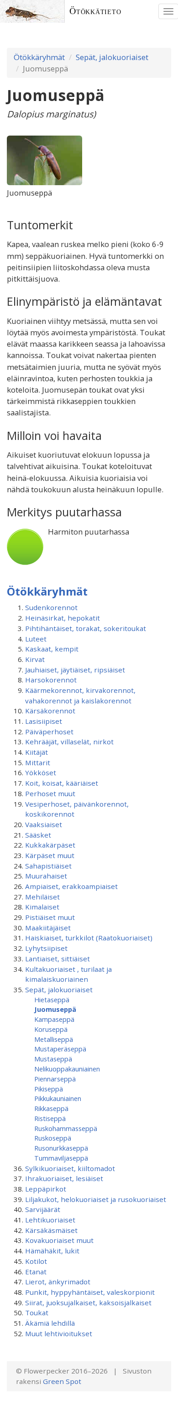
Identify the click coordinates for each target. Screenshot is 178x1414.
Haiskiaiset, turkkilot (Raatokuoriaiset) (88, 937)
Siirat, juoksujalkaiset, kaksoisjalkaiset (88, 1302)
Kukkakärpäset (50, 844)
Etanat (36, 1271)
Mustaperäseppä (60, 1048)
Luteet (36, 638)
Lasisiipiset (43, 721)
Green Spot (62, 1381)
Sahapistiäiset (48, 865)
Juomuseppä (55, 1009)
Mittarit (37, 762)
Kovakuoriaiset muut (59, 1240)
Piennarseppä (55, 1078)
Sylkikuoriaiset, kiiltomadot (70, 1168)
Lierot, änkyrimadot (57, 1281)
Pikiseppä (48, 1088)
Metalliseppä (53, 1039)
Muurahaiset (46, 875)
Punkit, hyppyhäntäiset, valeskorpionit (90, 1292)
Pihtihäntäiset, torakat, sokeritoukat (85, 628)
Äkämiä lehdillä (50, 1323)
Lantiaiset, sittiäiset (57, 958)
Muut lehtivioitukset (58, 1333)
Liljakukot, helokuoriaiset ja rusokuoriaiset (95, 1199)
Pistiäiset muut (50, 917)
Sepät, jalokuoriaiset (112, 57)
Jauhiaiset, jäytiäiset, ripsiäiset (75, 669)
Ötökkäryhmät (39, 57)
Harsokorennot (51, 679)
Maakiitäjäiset (48, 927)
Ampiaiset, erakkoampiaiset (71, 886)
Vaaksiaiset (43, 824)
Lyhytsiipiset (46, 948)
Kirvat (35, 659)
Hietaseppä (51, 999)
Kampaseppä (54, 1019)
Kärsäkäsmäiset (51, 1230)
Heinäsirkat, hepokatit (62, 617)
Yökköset (40, 772)
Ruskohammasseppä (65, 1128)
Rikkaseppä (51, 1108)
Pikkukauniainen (57, 1098)
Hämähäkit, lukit (52, 1250)
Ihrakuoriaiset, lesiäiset (64, 1178)
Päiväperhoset (49, 731)
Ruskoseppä (52, 1137)
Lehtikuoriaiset (50, 1219)
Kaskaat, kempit (52, 648)
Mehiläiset (42, 896)
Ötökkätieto (95, 11)
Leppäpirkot (45, 1188)
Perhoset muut (50, 793)
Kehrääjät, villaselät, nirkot (69, 741)
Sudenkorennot (51, 607)
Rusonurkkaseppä (61, 1147)
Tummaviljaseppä (61, 1157)
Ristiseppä (50, 1118)
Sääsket (38, 834)
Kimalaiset (42, 906)
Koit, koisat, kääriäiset (61, 783)
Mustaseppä (53, 1058)
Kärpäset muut (49, 855)
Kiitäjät (36, 752)
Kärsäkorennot (50, 710)
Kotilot (36, 1261)
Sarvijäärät (42, 1209)
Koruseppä (51, 1029)
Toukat (36, 1312)
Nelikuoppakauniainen (67, 1068)
